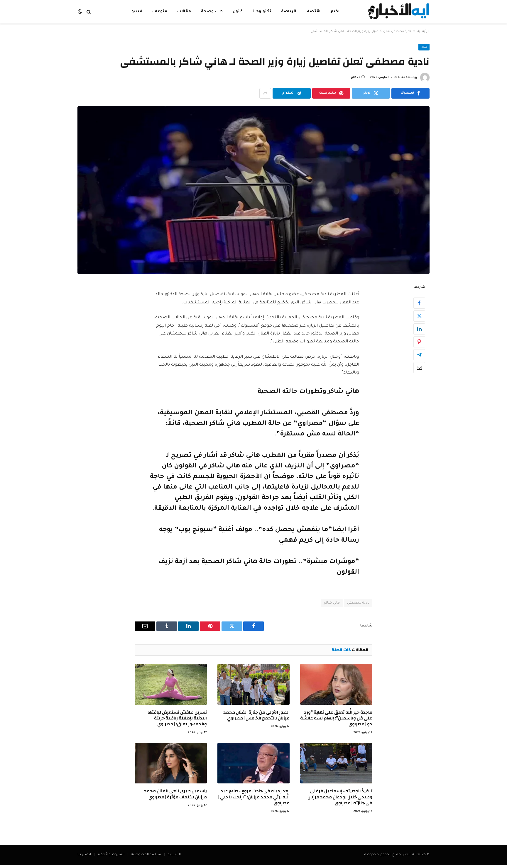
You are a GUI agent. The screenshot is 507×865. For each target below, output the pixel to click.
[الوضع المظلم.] (80, 12)
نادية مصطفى (358, 603)
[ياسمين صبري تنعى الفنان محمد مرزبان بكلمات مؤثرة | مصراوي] (171, 763)
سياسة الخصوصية (146, 855)
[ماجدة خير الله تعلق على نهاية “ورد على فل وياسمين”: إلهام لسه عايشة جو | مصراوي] (336, 684)
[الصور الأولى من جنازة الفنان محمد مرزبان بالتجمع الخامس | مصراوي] (253, 684)
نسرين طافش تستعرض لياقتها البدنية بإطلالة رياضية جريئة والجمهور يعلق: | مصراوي (177, 718)
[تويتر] (419, 315)
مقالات (184, 11)
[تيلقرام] (419, 354)
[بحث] (88, 11)
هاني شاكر (331, 603)
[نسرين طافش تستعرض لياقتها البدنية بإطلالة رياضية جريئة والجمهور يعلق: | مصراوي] (171, 684)
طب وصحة (212, 11)
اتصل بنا (84, 855)
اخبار (334, 11)
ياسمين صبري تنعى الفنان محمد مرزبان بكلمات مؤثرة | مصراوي (175, 794)
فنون (238, 11)
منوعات (159, 11)
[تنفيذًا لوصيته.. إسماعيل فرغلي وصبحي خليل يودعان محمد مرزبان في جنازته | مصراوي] (336, 763)
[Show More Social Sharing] (265, 93)
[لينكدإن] (419, 328)
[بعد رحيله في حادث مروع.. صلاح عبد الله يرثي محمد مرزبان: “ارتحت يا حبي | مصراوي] (253, 763)
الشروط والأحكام (111, 855)
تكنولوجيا (262, 11)
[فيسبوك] (419, 302)
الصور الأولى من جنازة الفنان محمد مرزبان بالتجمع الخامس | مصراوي (256, 715)
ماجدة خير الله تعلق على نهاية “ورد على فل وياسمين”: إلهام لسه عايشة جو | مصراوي (336, 718)
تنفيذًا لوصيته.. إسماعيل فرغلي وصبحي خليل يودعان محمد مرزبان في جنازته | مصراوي (339, 797)
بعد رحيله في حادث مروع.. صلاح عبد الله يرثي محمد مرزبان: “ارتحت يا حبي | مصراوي (254, 797)
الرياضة (288, 11)
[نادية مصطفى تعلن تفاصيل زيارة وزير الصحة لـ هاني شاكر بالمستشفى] (253, 190)
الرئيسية (424, 31)
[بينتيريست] (419, 341)
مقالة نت (399, 77)
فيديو (136, 11)
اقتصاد (313, 11)
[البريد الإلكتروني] (419, 367)
